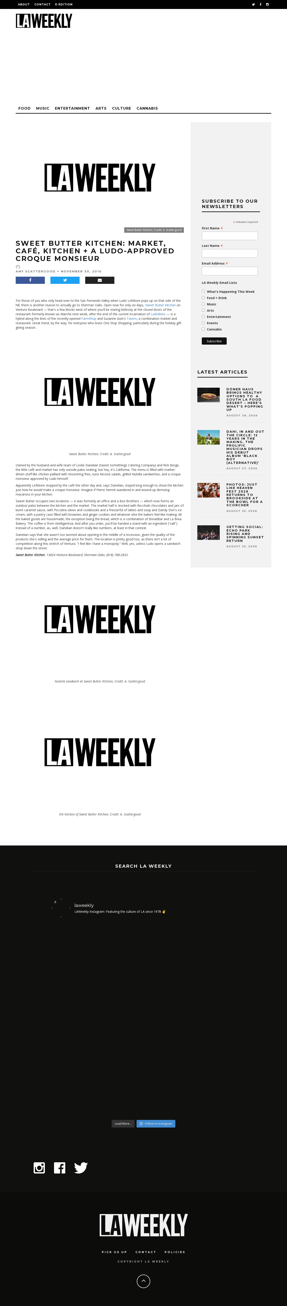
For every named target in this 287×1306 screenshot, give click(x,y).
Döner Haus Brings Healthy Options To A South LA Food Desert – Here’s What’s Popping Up (244, 399)
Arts (101, 108)
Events (212, 323)
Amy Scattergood (36, 271)
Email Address (215, 263)
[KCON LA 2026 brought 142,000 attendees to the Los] (167, 1019)
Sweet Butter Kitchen (160, 305)
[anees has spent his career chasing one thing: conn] (74, 1019)
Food (24, 108)
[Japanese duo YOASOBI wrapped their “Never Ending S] (120, 1019)
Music (43, 108)
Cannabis (147, 108)
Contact (42, 4)
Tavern (132, 318)
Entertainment (72, 108)
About (24, 4)
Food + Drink (217, 298)
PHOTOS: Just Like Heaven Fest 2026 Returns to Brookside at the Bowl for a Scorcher (244, 494)
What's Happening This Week (231, 291)
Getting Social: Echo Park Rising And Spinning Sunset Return (245, 534)
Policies (175, 1252)
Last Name (212, 245)
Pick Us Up (114, 1252)
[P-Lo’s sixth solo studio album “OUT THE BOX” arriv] (213, 1019)
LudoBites (158, 314)
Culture (121, 108)
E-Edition (64, 4)
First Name (212, 228)
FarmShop (88, 318)
